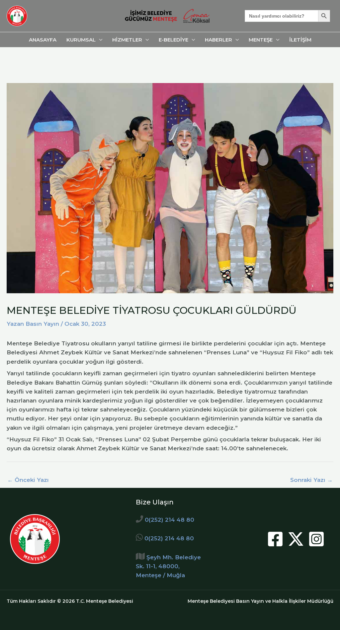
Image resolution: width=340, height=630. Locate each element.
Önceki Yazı (28, 480)
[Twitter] (296, 539)
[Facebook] (275, 539)
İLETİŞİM (300, 39)
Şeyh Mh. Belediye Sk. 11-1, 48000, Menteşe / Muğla (168, 566)
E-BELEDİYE (173, 39)
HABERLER (218, 39)
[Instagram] (316, 539)
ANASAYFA (42, 39)
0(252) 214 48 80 (169, 519)
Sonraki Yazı (311, 480)
